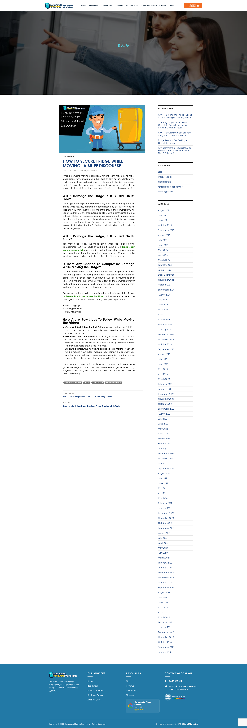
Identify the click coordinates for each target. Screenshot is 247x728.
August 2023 (164, 354)
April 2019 (163, 612)
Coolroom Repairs (95, 695)
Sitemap (130, 695)
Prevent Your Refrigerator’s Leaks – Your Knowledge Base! (87, 395)
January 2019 (164, 627)
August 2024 (164, 294)
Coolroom (119, 5)
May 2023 (163, 369)
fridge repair (98, 383)
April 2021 (163, 493)
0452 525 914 (175, 681)
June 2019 (163, 602)
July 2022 (162, 419)
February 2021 (165, 503)
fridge (87, 383)
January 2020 (164, 567)
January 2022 (164, 448)
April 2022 (163, 433)
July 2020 (162, 538)
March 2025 (164, 260)
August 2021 (164, 473)
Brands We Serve (95, 690)
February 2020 (165, 562)
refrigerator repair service (170, 186)
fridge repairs (68, 157)
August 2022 (164, 414)
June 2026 (163, 220)
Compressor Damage (73, 383)
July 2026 (162, 215)
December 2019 (166, 572)
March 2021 (164, 498)
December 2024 (166, 275)
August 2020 (164, 533)
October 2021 (165, 463)
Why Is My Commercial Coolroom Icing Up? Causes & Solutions (174, 134)
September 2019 (166, 587)
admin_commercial (89, 171)
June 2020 (163, 543)
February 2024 (165, 324)
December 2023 (166, 334)
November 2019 (166, 577)
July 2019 (162, 597)
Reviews (162, 5)
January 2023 (164, 389)
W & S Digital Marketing (188, 724)
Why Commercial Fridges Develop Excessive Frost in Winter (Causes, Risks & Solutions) (175, 150)
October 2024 (165, 284)
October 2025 (165, 225)
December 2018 (166, 632)
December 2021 (166, 453)
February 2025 (165, 265)
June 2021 (163, 483)
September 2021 (166, 468)
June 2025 (163, 245)
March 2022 (164, 438)
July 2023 (162, 359)
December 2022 (166, 394)
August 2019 (164, 592)
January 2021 (164, 508)
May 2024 (163, 309)
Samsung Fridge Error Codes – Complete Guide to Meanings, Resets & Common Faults (173, 125)
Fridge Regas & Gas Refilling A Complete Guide (173, 141)
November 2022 (166, 399)
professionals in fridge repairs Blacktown (83, 296)
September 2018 (166, 647)
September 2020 (166, 528)
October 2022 (165, 404)
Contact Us (131, 690)
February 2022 (165, 443)
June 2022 (163, 423)
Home (83, 5)
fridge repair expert (113, 383)
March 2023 (164, 379)
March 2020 (164, 557)
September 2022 (166, 409)
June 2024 (163, 304)
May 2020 (163, 548)
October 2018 (165, 642)
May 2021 (163, 488)
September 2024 (166, 289)
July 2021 (162, 478)
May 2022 (163, 428)
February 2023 (165, 384)
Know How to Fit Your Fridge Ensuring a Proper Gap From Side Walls (91, 404)
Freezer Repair (165, 177)
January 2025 (164, 270)
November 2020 (166, 518)
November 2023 (166, 339)
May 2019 (163, 607)
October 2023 (165, 344)
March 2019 (164, 617)
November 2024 (166, 280)
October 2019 (165, 582)
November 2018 (166, 637)
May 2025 (163, 250)
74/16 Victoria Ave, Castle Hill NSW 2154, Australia (183, 688)
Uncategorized (165, 191)
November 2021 (166, 458)
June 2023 (163, 364)
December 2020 (166, 513)
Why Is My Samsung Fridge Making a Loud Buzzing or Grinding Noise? (175, 116)
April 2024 (163, 314)
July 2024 (162, 299)
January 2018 (164, 652)
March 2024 (164, 319)
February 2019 (165, 622)
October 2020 (165, 523)
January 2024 (164, 329)
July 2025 (162, 240)
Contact (172, 5)
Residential (93, 5)
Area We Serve (132, 5)
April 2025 (163, 255)
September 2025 (166, 230)
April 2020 (163, 553)
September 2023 (166, 349)
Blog (160, 172)
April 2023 (163, 374)
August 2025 (164, 235)
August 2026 (164, 210)
